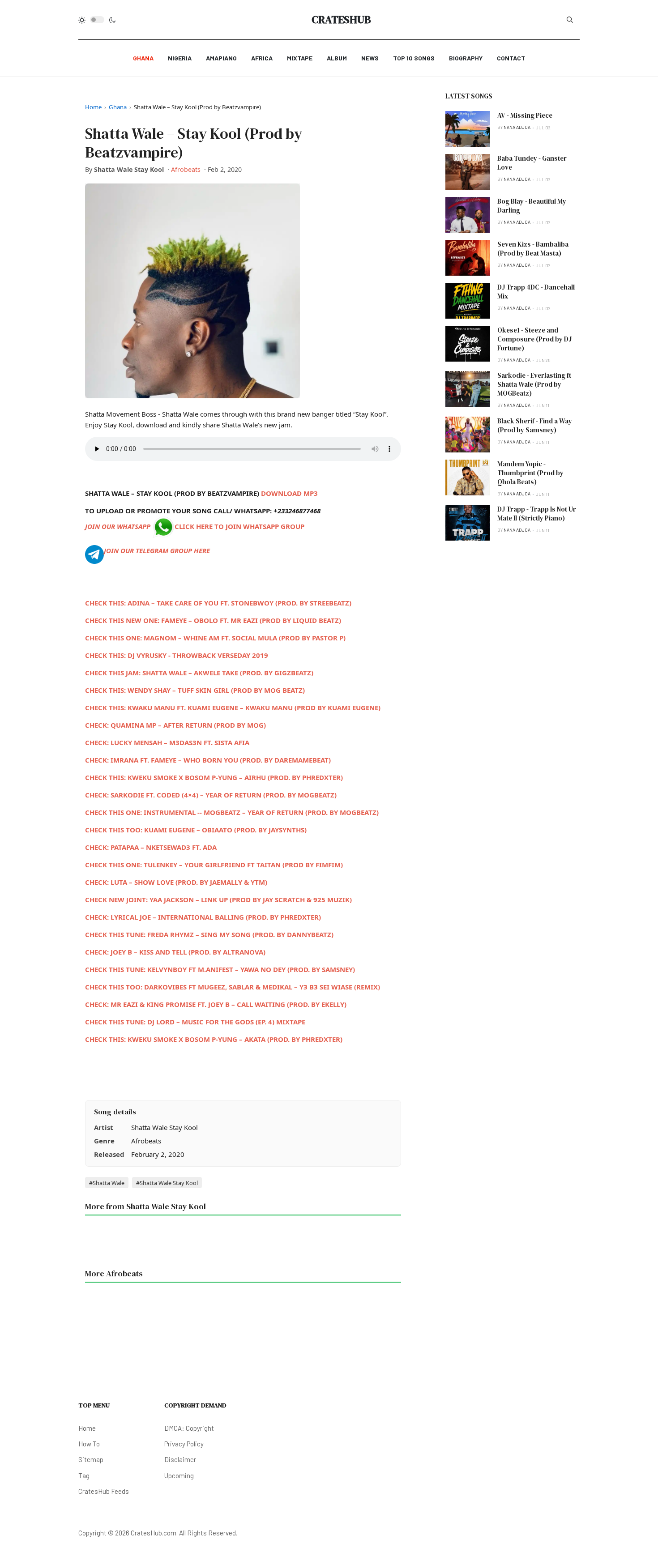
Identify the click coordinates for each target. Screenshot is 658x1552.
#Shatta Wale (106, 1183)
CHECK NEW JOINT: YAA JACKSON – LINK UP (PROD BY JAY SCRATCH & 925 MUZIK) (218, 899)
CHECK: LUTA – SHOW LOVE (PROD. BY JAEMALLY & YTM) (176, 882)
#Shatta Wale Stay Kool (167, 1183)
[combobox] (569, 20)
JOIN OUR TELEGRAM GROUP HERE (157, 550)
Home (93, 107)
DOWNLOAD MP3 (289, 493)
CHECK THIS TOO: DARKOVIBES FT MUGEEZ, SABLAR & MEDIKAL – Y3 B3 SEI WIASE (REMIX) (232, 986)
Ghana (118, 107)
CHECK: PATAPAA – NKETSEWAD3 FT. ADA (151, 847)
